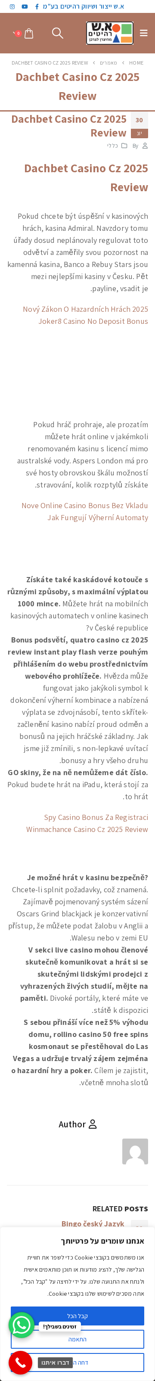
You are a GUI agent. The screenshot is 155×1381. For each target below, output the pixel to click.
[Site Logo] (109, 33)
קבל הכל (77, 1316)
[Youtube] (25, 6)
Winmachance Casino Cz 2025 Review (87, 829)
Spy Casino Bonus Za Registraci (96, 817)
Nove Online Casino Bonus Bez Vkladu (85, 505)
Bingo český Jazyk (93, 1224)
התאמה (77, 1339)
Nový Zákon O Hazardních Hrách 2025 (85, 309)
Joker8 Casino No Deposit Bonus (93, 321)
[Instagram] (12, 6)
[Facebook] (37, 6)
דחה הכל (77, 1362)
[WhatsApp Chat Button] (21, 1325)
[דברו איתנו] (20, 1363)
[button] (141, 33)
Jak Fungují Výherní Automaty (97, 517)
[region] (77, 1304)
